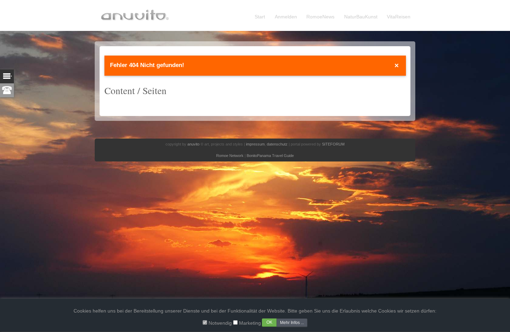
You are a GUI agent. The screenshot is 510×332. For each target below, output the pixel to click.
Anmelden (286, 16)
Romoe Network (230, 155)
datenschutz (277, 144)
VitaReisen (398, 16)
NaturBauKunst (360, 16)
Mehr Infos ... (292, 322)
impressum (255, 144)
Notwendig (220, 323)
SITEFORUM (333, 144)
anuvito (193, 144)
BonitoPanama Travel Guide (270, 155)
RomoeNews (320, 16)
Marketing (250, 323)
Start (260, 16)
